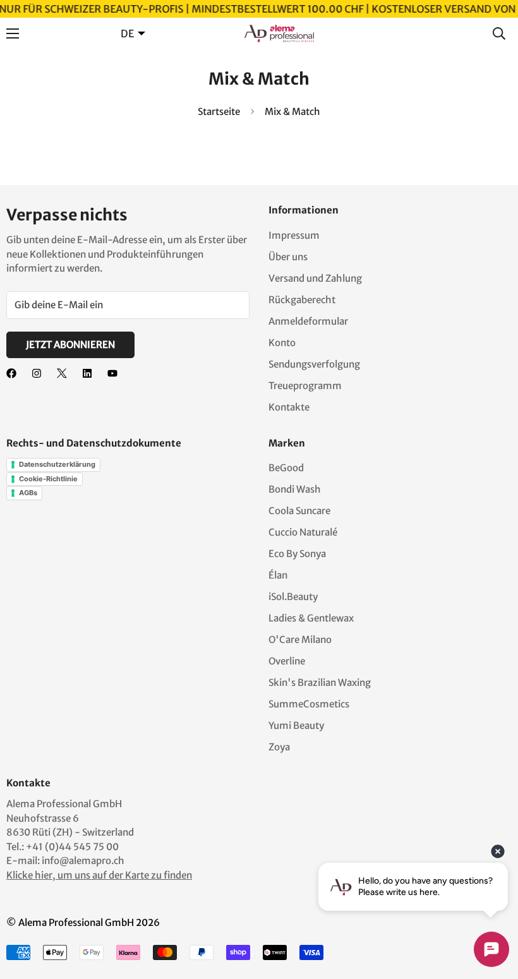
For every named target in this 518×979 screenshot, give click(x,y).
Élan (277, 575)
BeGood (286, 468)
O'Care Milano (300, 640)
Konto (282, 343)
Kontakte (289, 407)
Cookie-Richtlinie (48, 478)
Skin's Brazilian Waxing (319, 682)
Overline (286, 661)
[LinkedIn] (87, 373)
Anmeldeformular (308, 321)
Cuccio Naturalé (302, 532)
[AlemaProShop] (279, 33)
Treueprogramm (305, 386)
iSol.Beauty (293, 597)
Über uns (288, 257)
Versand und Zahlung (315, 278)
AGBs (28, 492)
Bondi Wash (294, 489)
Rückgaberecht (301, 300)
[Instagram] (37, 373)
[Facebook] (11, 373)
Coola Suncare (299, 511)
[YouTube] (112, 373)
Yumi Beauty (296, 725)
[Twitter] (62, 373)
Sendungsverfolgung (314, 364)
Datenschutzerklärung (57, 464)
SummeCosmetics (308, 704)
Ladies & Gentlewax (311, 618)
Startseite (219, 111)
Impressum (294, 235)
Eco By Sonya (297, 554)
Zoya (279, 747)
